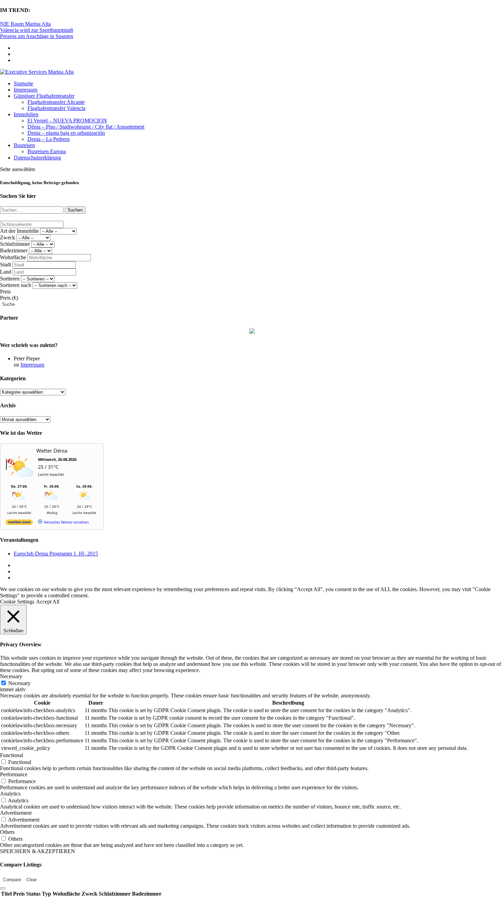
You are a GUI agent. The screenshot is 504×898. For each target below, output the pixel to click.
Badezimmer (13, 250)
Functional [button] (11, 755)
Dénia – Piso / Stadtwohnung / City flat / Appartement (85, 127)
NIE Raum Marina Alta (25, 24)
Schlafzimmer (15, 244)
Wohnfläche (13, 257)
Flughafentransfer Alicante (56, 102)
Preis (5, 292)
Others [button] (7, 832)
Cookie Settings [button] (17, 601)
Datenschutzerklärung (37, 157)
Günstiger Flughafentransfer (44, 96)
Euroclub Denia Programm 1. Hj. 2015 (56, 553)
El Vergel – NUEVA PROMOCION (67, 120)
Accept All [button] (47, 601)
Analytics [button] (10, 794)
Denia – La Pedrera (48, 139)
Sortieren (10, 279)
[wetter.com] (19, 523)
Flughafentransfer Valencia (56, 108)
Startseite (23, 83)
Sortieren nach (15, 285)
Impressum (25, 90)
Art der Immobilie (19, 231)
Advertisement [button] (16, 813)
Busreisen (24, 145)
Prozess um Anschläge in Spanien (36, 36)
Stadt (5, 264)
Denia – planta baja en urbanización (66, 133)
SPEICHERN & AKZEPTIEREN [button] (37, 851)
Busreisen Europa (46, 151)
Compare (12, 879)
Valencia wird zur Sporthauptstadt (36, 30)
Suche (8, 304)
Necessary (19, 683)
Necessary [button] (11, 676)
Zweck (7, 237)
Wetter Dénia (51, 450)
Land (5, 272)
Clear (31, 879)
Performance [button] (13, 774)
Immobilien (26, 114)
